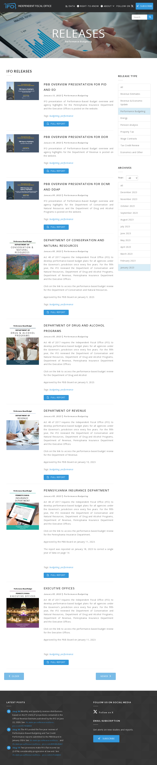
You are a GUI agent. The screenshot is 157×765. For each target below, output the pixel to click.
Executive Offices (59, 588)
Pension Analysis (129, 124)
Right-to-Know (89, 6)
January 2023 (127, 267)
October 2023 (128, 206)
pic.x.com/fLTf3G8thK (22, 726)
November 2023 (129, 199)
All (122, 87)
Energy (124, 118)
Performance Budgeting (133, 111)
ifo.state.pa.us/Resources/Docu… (40, 722)
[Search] (150, 17)
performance (67, 115)
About (108, 6)
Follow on (125, 5)
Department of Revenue (65, 411)
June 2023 (126, 233)
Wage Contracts (129, 138)
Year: (121, 177)
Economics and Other (132, 152)
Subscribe (146, 6)
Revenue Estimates (130, 93)
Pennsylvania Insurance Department (76, 490)
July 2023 (125, 226)
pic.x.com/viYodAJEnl (51, 755)
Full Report (59, 123)
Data (71, 6)
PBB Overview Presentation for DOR (76, 137)
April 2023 (126, 246)
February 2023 (128, 260)
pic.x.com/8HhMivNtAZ (52, 744)
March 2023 (127, 253)
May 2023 (126, 240)
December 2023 (129, 192)
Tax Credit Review (130, 145)
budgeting (54, 115)
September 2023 (129, 212)
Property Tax (127, 131)
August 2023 (127, 219)
